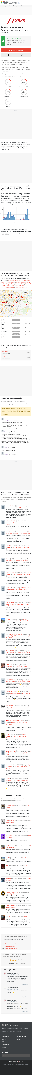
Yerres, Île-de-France (21, 666)
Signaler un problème (17, 50)
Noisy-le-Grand (10, 284)
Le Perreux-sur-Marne (21, 280)
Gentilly (3, 285)
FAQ (3, 1042)
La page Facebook (10, 946)
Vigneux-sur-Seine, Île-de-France (17, 589)
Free (14, 5)
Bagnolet (12, 282)
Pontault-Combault (21, 287)
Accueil (2, 5)
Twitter (18, 1039)
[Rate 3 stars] (16, 960)
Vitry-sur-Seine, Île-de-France (21, 574)
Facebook (19, 1042)
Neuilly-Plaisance (19, 285)
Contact (4, 1047)
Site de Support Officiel (11, 948)
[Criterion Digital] (16, 1061)
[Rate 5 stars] (21, 960)
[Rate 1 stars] (10, 960)
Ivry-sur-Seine (10, 285)
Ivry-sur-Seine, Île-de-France (21, 547)
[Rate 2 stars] (13, 960)
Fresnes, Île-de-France (22, 560)
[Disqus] (16, 436)
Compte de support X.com (12, 943)
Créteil (18, 282)
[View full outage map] (16, 303)
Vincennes (11, 280)
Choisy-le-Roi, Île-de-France (22, 533)
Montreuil (28, 284)
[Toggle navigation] (30, 2)
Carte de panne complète (17, 55)
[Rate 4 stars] (18, 960)
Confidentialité (5, 1044)
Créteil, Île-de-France (22, 508)
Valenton (22, 282)
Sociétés (9, 5)
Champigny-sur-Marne (7, 287)
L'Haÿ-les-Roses (19, 284)
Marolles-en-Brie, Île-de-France (22, 621)
